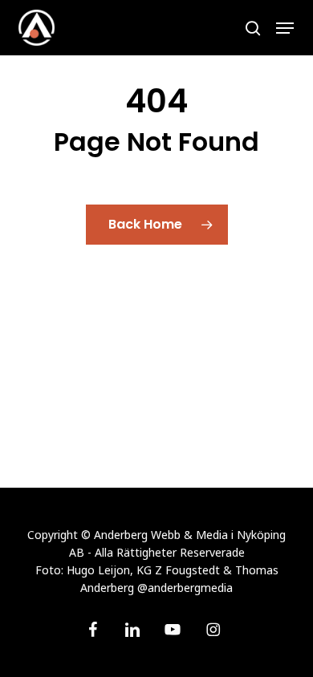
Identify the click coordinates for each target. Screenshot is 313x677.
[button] (285, 28)
